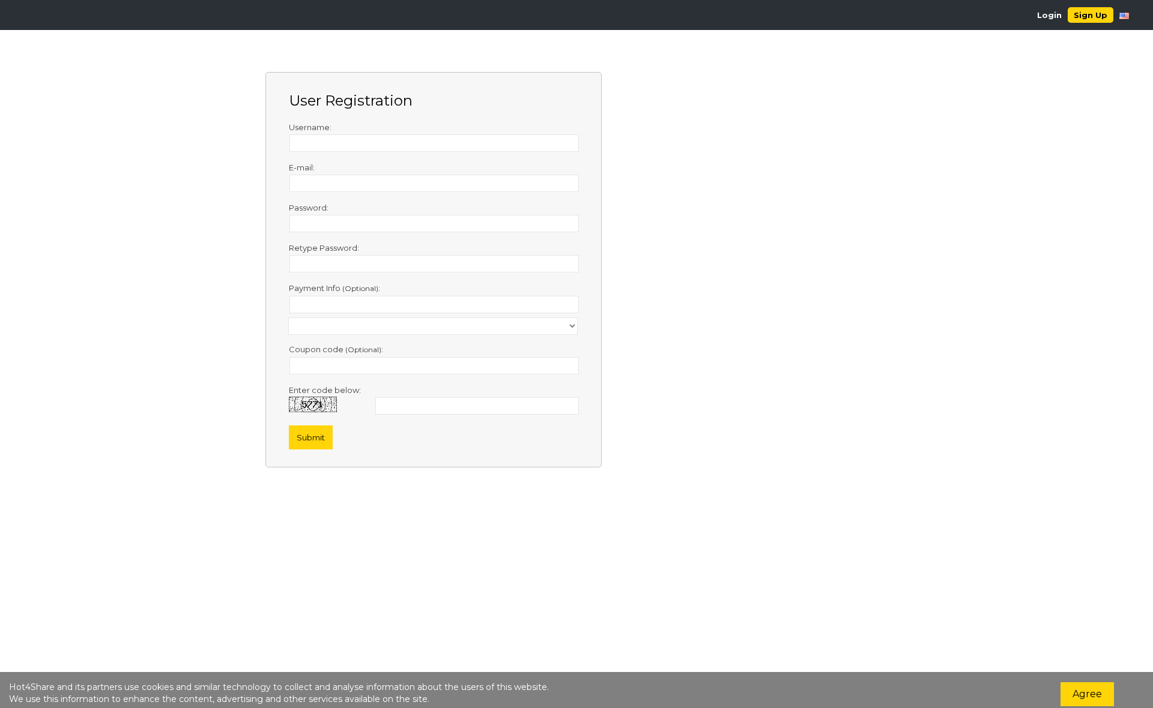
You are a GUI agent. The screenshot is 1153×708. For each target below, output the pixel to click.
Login (1049, 15)
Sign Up (1090, 15)
